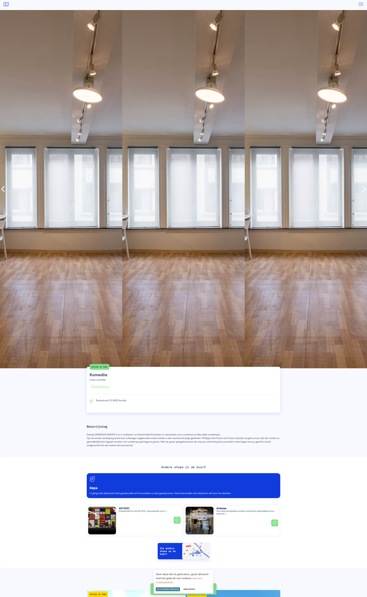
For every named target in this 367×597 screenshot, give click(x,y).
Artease (221, 508)
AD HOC (124, 508)
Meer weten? (189, 589)
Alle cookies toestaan (168, 589)
